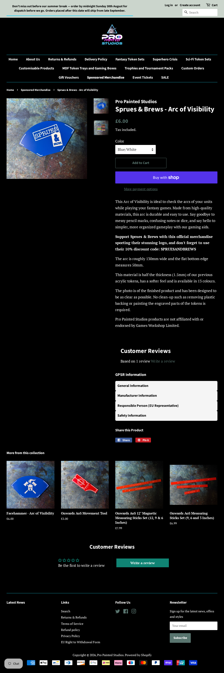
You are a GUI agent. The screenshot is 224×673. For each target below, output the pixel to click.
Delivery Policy (96, 59)
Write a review (163, 361)
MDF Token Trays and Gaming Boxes (89, 68)
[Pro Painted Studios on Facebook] (125, 612)
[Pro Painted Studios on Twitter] (117, 612)
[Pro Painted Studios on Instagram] (133, 612)
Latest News (16, 602)
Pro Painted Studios (110, 655)
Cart (214, 5)
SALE (165, 77)
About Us (33, 59)
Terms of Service (72, 624)
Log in (169, 5)
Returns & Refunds (62, 59)
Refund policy (70, 630)
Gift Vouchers (69, 77)
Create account (190, 5)
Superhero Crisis (165, 59)
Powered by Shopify (138, 655)
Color (119, 141)
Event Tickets (143, 77)
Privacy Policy (70, 636)
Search (65, 611)
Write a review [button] (142, 562)
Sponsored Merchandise (105, 77)
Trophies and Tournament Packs (149, 68)
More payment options (141, 189)
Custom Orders (192, 68)
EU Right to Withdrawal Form (80, 642)
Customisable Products (36, 68)
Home (13, 59)
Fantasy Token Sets (130, 59)
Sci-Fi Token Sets (198, 59)
